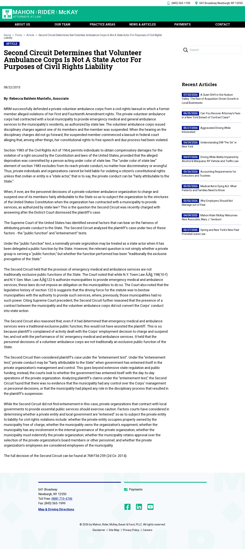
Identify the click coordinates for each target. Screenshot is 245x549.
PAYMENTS (182, 24)
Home (7, 35)
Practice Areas (102, 24)
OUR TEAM (62, 24)
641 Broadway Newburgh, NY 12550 (221, 3)
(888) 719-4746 (61, 498)
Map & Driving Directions (56, 509)
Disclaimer (99, 530)
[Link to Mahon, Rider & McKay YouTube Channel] (149, 507)
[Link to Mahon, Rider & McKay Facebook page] (128, 507)
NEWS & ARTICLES (142, 24)
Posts (18, 35)
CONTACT (222, 24)
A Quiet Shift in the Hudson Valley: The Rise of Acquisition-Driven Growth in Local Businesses (210, 98)
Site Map (114, 530)
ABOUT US (22, 24)
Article (30, 35)
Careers (147, 530)
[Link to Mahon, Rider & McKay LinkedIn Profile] (139, 507)
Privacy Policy (131, 530)
